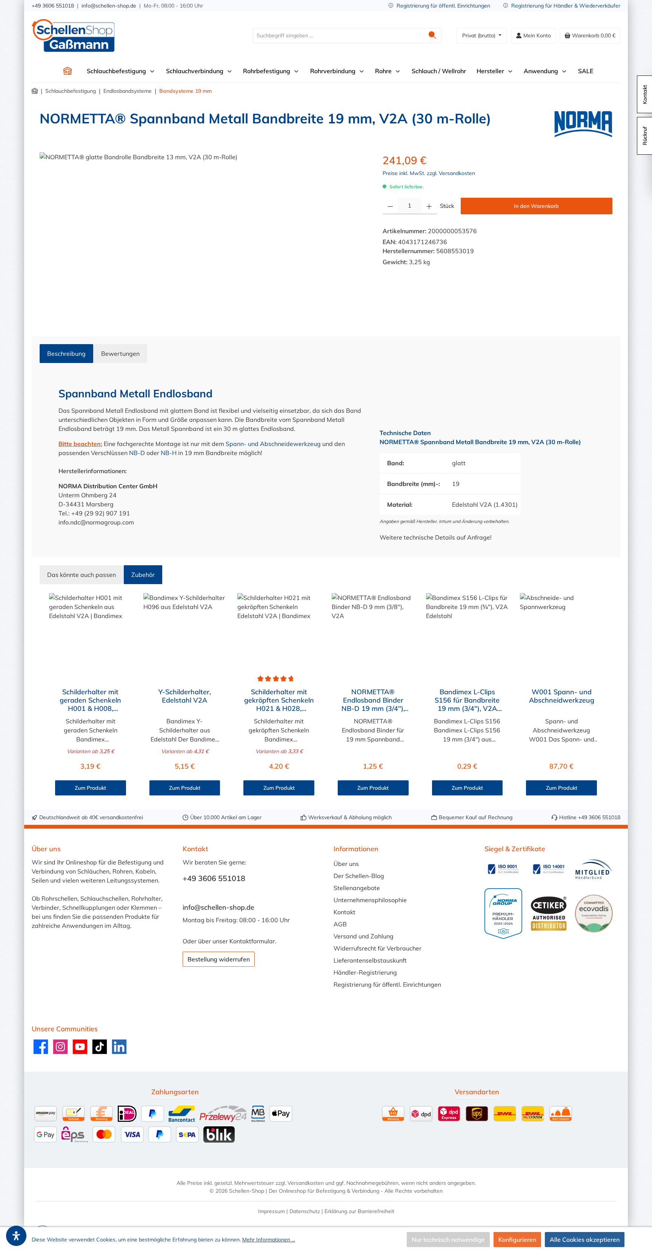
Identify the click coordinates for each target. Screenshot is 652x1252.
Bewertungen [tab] (120, 353)
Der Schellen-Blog (359, 876)
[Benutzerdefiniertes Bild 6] (594, 913)
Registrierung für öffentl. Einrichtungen (443, 5)
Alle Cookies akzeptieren (585, 1239)
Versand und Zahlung (364, 936)
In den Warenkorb (536, 206)
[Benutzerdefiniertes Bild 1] (503, 869)
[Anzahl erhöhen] (429, 206)
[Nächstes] (606, 696)
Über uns (346, 863)
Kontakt (344, 912)
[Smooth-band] (203, 233)
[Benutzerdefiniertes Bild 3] (594, 869)
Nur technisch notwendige (448, 1239)
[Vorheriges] (45, 696)
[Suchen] (432, 35)
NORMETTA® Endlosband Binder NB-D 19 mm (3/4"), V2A (373, 700)
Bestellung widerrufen (219, 959)
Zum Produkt (90, 787)
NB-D (137, 453)
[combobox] (338, 35)
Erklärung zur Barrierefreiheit (359, 1211)
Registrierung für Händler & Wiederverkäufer (565, 5)
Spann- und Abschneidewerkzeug (273, 444)
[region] (203, 233)
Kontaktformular (252, 941)
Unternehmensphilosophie (370, 900)
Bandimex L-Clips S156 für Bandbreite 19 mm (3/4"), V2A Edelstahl (467, 700)
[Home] (67, 71)
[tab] (66, 353)
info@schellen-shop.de (109, 5)
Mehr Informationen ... (268, 1239)
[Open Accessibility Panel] (16, 1235)
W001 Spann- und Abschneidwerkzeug (561, 696)
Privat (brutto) (479, 35)
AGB (340, 924)
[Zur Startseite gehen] (73, 35)
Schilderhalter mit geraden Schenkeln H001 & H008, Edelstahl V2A (90, 700)
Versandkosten (306, 1183)
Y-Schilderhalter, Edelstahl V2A (184, 696)
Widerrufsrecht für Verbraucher (377, 948)
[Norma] (583, 124)
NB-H (169, 453)
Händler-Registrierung (365, 972)
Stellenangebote (357, 888)
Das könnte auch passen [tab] (81, 574)
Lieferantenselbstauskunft (370, 960)
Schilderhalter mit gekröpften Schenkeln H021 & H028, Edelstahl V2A (279, 700)
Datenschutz (304, 1211)
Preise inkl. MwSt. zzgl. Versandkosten (429, 173)
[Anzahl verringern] (390, 206)
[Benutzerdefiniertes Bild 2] (548, 869)
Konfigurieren (517, 1239)
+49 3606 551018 (53, 5)
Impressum (271, 1211)
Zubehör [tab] (143, 574)
